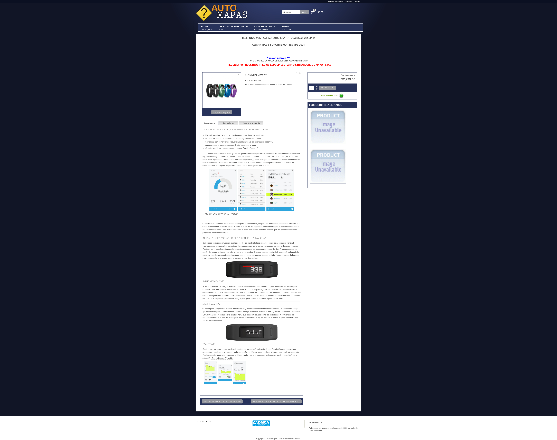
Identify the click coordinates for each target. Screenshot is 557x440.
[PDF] (296, 73)
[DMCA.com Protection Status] (261, 422)
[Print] (300, 73)
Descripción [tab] (209, 123)
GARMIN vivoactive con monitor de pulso (222, 401)
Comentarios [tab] (228, 123)
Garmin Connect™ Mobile (222, 358)
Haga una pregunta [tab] (251, 123)
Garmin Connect (232, 230)
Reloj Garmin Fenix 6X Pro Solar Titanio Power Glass (276, 401)
